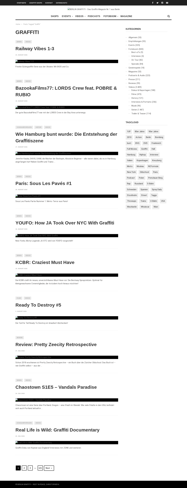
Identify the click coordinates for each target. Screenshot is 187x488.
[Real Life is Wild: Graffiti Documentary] (33, 442)
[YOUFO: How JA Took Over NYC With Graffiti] (36, 235)
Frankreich (156, 143)
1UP (129, 131)
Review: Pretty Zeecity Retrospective (56, 344)
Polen (141, 178)
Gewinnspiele (134, 68)
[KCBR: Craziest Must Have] (28, 275)
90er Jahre (153, 131)
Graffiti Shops (35, 3)
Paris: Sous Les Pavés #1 (43, 183)
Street (144, 195)
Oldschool (144, 172)
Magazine (126, 16)
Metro (130, 166)
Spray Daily (157, 189)
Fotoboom (109, 16)
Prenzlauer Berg (155, 178)
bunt (129, 143)
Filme (19, 298)
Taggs (154, 195)
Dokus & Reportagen (24, 127)
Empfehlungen (135, 41)
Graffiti (144, 149)
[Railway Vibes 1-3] (24, 61)
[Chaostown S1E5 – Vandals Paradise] (33, 400)
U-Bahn (153, 201)
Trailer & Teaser (138, 113)
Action (139, 137)
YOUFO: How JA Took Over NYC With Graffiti (64, 222)
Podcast (131, 178)
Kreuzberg (156, 160)
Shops (55, 16)
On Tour (135, 60)
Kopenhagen (142, 160)
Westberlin (132, 207)
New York (131, 172)
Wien (156, 207)
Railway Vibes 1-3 (34, 48)
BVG (137, 143)
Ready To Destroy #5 (38, 305)
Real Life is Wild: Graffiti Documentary (57, 429)
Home (18, 24)
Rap (128, 183)
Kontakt (49, 3)
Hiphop (142, 154)
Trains (143, 201)
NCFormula (153, 166)
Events (66, 16)
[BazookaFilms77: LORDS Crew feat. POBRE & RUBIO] (40, 107)
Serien (19, 42)
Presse (132, 79)
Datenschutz (61, 3)
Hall (153, 149)
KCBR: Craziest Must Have (44, 262)
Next (48, 468)
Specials (135, 64)
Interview (154, 154)
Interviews (136, 56)
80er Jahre (139, 131)
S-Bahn (150, 183)
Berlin (148, 137)
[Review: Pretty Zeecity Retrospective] (33, 357)
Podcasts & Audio (137, 75)
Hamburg (131, 154)
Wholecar (145, 207)
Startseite (21, 3)
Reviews (19, 337)
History (38, 127)
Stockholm (132, 195)
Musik (134, 105)
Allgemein (133, 37)
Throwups (131, 201)
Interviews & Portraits (141, 102)
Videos (79, 16)
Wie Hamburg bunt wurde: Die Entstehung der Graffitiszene (66, 137)
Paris (155, 172)
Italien (130, 160)
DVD (145, 143)
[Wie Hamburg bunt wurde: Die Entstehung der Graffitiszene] (43, 153)
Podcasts (94, 16)
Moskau (140, 166)
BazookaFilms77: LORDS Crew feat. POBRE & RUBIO (66, 91)
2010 (129, 137)
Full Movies (132, 149)
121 (40, 468)
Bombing (159, 137)
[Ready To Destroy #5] (26, 317)
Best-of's (135, 52)
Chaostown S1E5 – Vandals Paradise (56, 387)
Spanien (144, 189)
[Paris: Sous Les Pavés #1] (28, 196)
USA (163, 201)
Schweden (131, 189)
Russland (139, 183)
